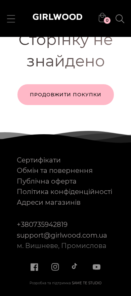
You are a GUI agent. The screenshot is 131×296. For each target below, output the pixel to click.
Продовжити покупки (65, 95)
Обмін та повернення (55, 170)
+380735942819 (42, 224)
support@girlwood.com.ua (62, 235)
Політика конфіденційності (64, 192)
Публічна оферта (47, 181)
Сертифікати (39, 160)
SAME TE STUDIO (86, 283)
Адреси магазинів (49, 202)
